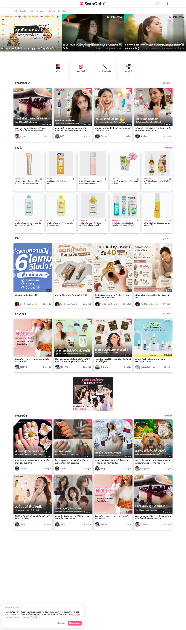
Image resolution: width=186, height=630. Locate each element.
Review (51, 11)
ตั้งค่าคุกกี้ (61, 623)
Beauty (23, 11)
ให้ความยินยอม (74, 623)
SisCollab (62, 11)
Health (32, 11)
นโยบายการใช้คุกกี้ (29, 617)
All (16, 11)
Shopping (41, 11)
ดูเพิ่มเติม (166, 83)
